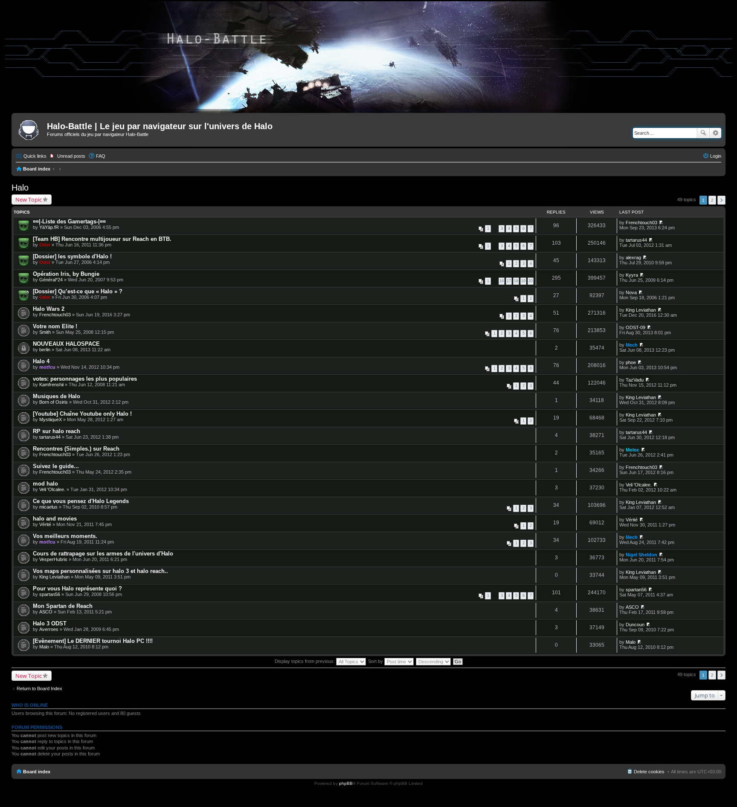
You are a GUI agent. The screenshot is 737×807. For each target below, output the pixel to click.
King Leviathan (641, 309)
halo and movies (55, 518)
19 (523, 281)
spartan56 (49, 594)
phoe (631, 362)
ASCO (45, 611)
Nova (631, 292)
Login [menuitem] (715, 156)
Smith (45, 332)
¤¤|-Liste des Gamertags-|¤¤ (69, 221)
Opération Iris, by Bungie (66, 274)
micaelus (48, 506)
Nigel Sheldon (641, 554)
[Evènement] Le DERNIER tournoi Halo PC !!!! (93, 641)
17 (509, 281)
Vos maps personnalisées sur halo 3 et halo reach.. (100, 571)
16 (501, 281)
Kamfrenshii (51, 384)
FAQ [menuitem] (100, 156)
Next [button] (721, 200)
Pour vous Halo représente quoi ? (77, 588)
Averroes (48, 629)
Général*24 (51, 279)
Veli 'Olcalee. (52, 489)
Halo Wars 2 (48, 309)
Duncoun (635, 624)
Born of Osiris (53, 402)
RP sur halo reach (56, 431)
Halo (20, 187)
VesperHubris (53, 559)
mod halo (45, 483)
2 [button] (712, 200)
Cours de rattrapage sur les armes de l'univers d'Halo (103, 553)
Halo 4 (41, 361)
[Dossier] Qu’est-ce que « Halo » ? (77, 291)
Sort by (376, 661)
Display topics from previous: (305, 661)
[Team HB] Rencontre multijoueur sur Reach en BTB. (102, 239)
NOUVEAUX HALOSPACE (66, 344)
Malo (44, 646)
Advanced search (715, 133)
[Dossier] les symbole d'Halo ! (72, 256)
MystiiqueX (50, 419)
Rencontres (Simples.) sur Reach (76, 448)
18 (516, 281)
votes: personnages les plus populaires (85, 379)
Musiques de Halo (56, 396)
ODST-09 (635, 327)
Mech (632, 344)
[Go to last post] (661, 222)
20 (530, 281)
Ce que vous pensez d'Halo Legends (81, 501)
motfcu (47, 367)
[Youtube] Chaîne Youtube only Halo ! (82, 414)
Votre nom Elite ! (55, 326)
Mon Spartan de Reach (63, 606)
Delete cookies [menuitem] (649, 771)
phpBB (346, 783)
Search (703, 133)
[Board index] (30, 128)
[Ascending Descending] (434, 661)
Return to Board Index (39, 688)
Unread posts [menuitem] (71, 156)
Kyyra (632, 275)
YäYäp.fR (49, 227)
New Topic (28, 199)
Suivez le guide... (56, 466)
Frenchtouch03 (641, 222)
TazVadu (635, 379)
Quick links (34, 156)
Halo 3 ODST (50, 623)
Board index (36, 168)
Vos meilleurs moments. (65, 536)
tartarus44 (636, 240)
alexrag (633, 257)
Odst (44, 244)
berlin (44, 349)
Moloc (632, 449)
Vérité (45, 524)
